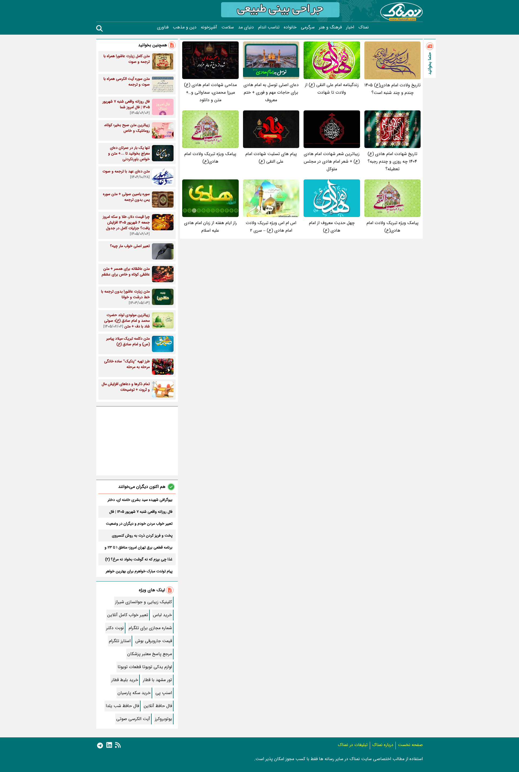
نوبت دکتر (115, 628)
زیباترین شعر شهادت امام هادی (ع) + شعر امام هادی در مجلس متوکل (332, 161)
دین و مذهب (185, 27)
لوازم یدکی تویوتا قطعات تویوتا (145, 666)
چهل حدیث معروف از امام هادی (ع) (332, 226)
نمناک (363, 27)
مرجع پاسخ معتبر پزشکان (149, 654)
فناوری (162, 27)
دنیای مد (246, 27)
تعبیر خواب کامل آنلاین (127, 615)
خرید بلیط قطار (124, 679)
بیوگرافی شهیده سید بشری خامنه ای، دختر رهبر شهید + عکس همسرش (140, 499)
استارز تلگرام (120, 641)
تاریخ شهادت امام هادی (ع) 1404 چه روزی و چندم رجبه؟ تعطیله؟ (392, 161)
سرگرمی (308, 27)
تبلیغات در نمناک (353, 744)
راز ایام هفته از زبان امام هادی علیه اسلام (210, 226)
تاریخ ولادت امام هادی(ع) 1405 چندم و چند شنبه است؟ (392, 89)
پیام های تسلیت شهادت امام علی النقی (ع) (271, 157)
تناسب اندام (269, 27)
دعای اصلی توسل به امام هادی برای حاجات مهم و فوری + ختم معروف (271, 92)
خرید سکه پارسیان (134, 692)
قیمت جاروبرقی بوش (153, 641)
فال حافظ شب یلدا (122, 705)
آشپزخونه (209, 27)
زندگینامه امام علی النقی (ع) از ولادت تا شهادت (332, 88)
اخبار (350, 27)
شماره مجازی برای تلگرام (150, 628)
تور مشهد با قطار (157, 679)
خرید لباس (162, 615)
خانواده (290, 27)
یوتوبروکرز (163, 718)
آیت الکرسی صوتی (133, 718)
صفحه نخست (410, 744)
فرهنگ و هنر (330, 27)
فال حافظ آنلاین (158, 705)
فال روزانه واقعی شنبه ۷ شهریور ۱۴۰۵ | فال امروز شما (140, 511)
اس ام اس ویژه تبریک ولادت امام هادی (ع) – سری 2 (271, 226)
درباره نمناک (382, 744)
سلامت (227, 27)
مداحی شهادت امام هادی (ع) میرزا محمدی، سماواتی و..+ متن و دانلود (210, 92)
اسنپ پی (163, 692)
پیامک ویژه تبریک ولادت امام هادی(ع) (210, 157)
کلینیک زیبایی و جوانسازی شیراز (143, 602)
